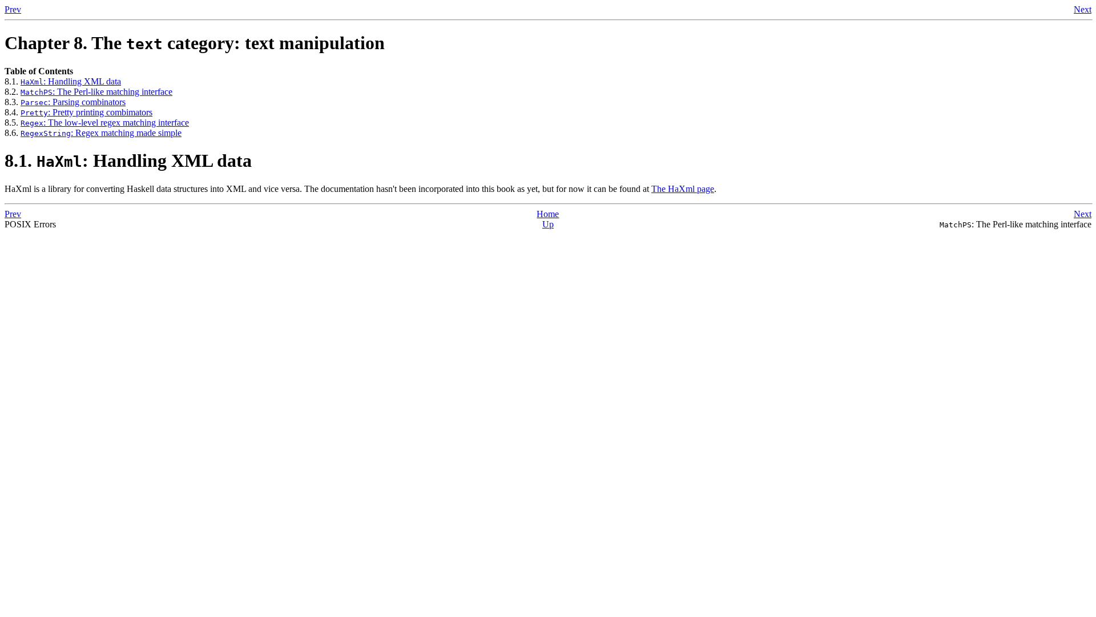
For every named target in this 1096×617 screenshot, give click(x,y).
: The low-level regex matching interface (105, 122)
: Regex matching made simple (101, 133)
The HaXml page (682, 189)
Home (548, 214)
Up (548, 224)
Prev (13, 9)
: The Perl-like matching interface (96, 92)
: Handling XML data (71, 81)
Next (1082, 9)
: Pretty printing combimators (86, 112)
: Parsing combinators (73, 102)
